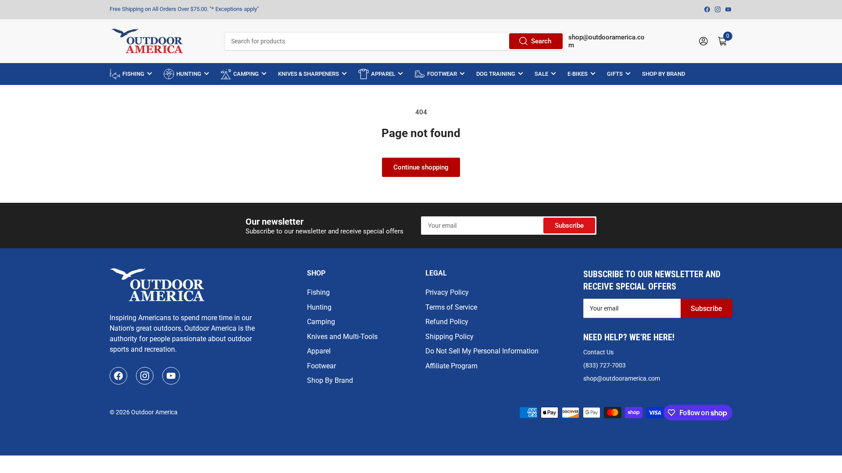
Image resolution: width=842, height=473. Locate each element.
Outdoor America (154, 412)
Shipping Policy (449, 336)
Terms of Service (451, 307)
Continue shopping (421, 167)
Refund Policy (446, 322)
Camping (321, 322)
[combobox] (394, 41)
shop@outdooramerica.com (621, 378)
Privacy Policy (447, 292)
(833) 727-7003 (604, 365)
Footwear (321, 366)
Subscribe (569, 225)
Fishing (318, 292)
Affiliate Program (451, 366)
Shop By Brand (330, 380)
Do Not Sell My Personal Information (482, 351)
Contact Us (598, 352)
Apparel (319, 351)
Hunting (319, 307)
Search (541, 41)
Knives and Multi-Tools (342, 336)
